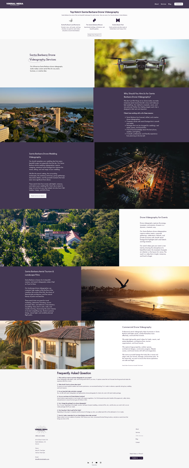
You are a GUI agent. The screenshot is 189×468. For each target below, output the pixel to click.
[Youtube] (96, 463)
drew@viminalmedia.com (42, 459)
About (137, 429)
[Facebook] (92, 463)
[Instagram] (101, 463)
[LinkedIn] (88, 463)
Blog (137, 439)
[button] (163, 4)
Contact (138, 442)
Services (138, 432)
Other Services (139, 436)
